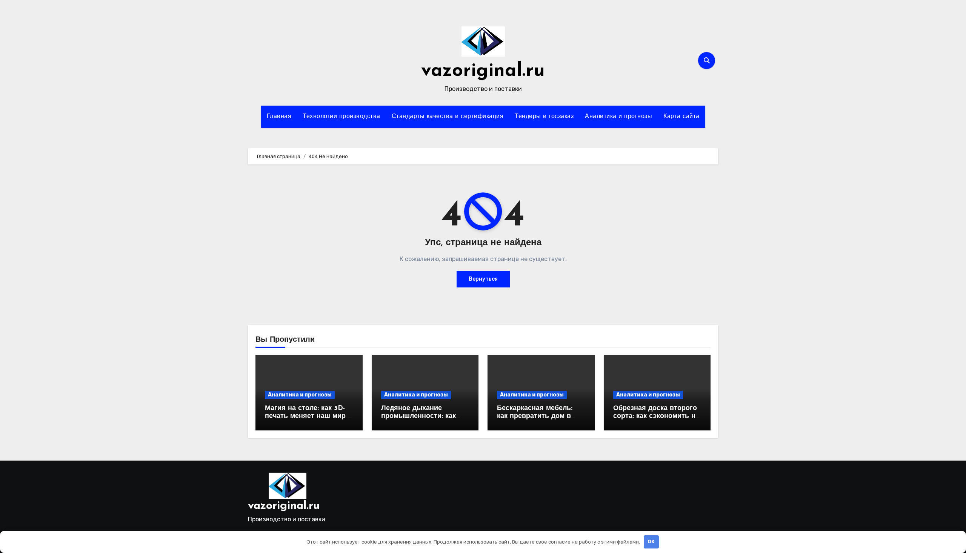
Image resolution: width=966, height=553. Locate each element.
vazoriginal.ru (483, 71)
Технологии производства (341, 117)
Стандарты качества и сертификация (448, 117)
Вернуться (483, 279)
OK (651, 541)
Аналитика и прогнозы (618, 117)
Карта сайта (681, 117)
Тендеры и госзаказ (544, 117)
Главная (279, 117)
